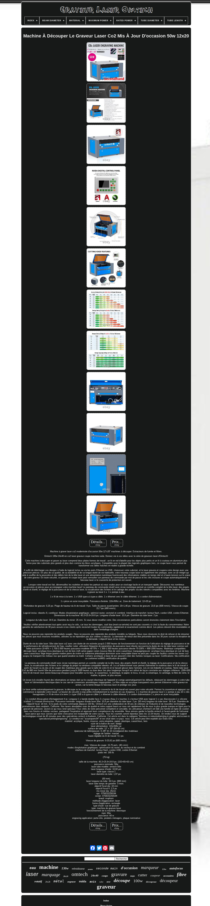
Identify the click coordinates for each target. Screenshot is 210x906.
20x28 (47, 882)
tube (101, 882)
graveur (106, 887)
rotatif (38, 881)
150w (164, 869)
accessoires (168, 876)
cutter (142, 875)
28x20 (65, 876)
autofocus (176, 868)
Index (106, 900)
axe (108, 881)
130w (65, 868)
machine (48, 867)
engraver (71, 882)
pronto (90, 869)
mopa (132, 876)
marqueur (150, 867)
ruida (82, 881)
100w (138, 881)
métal (58, 881)
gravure (119, 874)
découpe (122, 880)
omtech (80, 874)
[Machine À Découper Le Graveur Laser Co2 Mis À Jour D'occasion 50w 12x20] (106, 62)
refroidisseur (78, 868)
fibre (181, 874)
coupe (105, 875)
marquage (51, 874)
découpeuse (151, 882)
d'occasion (129, 868)
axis (93, 881)
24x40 (94, 875)
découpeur (169, 880)
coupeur (155, 875)
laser (32, 874)
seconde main (107, 868)
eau (33, 868)
